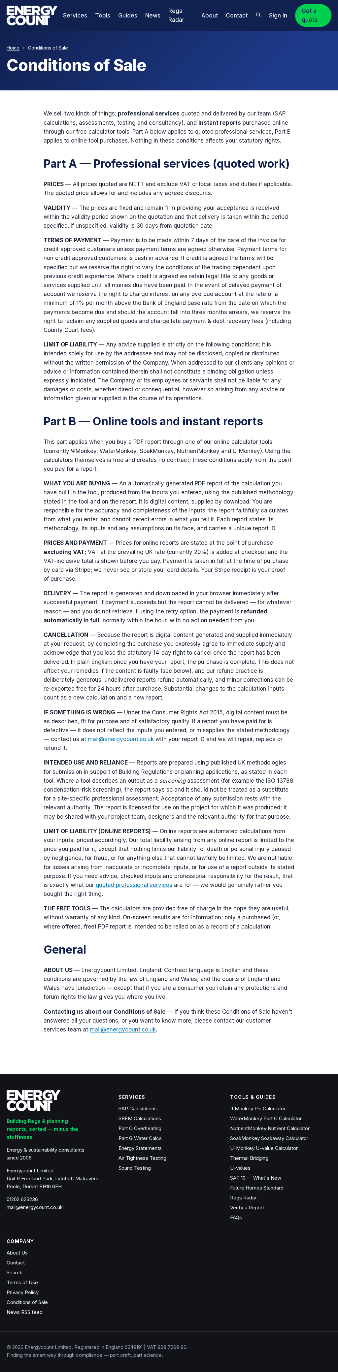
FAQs (236, 1217)
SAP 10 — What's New (255, 1178)
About (209, 15)
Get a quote (310, 15)
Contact (237, 15)
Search (14, 1272)
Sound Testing (134, 1168)
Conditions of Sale (27, 1302)
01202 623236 (22, 1199)
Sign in (278, 15)
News (152, 15)
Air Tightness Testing (142, 1158)
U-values (240, 1168)
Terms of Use (22, 1282)
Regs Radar (243, 1197)
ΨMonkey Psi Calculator (258, 1108)
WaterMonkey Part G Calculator (266, 1118)
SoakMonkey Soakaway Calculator (269, 1138)
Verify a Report (247, 1207)
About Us (17, 1253)
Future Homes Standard (257, 1188)
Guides (127, 15)
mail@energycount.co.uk (121, 739)
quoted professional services (134, 885)
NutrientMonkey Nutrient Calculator (270, 1128)
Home (13, 47)
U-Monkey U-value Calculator (264, 1148)
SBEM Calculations (139, 1118)
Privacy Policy (23, 1292)
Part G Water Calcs (140, 1138)
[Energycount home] (32, 15)
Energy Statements (140, 1148)
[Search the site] (258, 14)
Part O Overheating (139, 1128)
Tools (102, 15)
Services (75, 15)
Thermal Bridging (249, 1158)
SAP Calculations (137, 1108)
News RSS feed (25, 1312)
